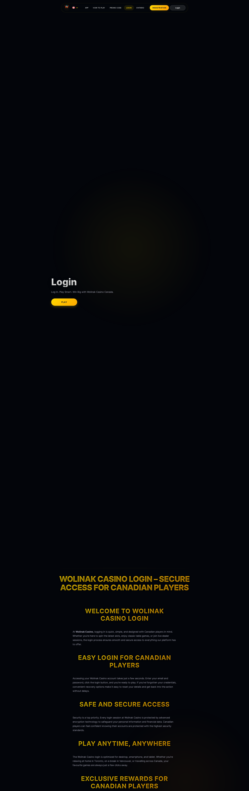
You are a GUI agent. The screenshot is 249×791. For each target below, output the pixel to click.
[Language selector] (75, 8)
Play (64, 302)
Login (177, 8)
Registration (159, 8)
